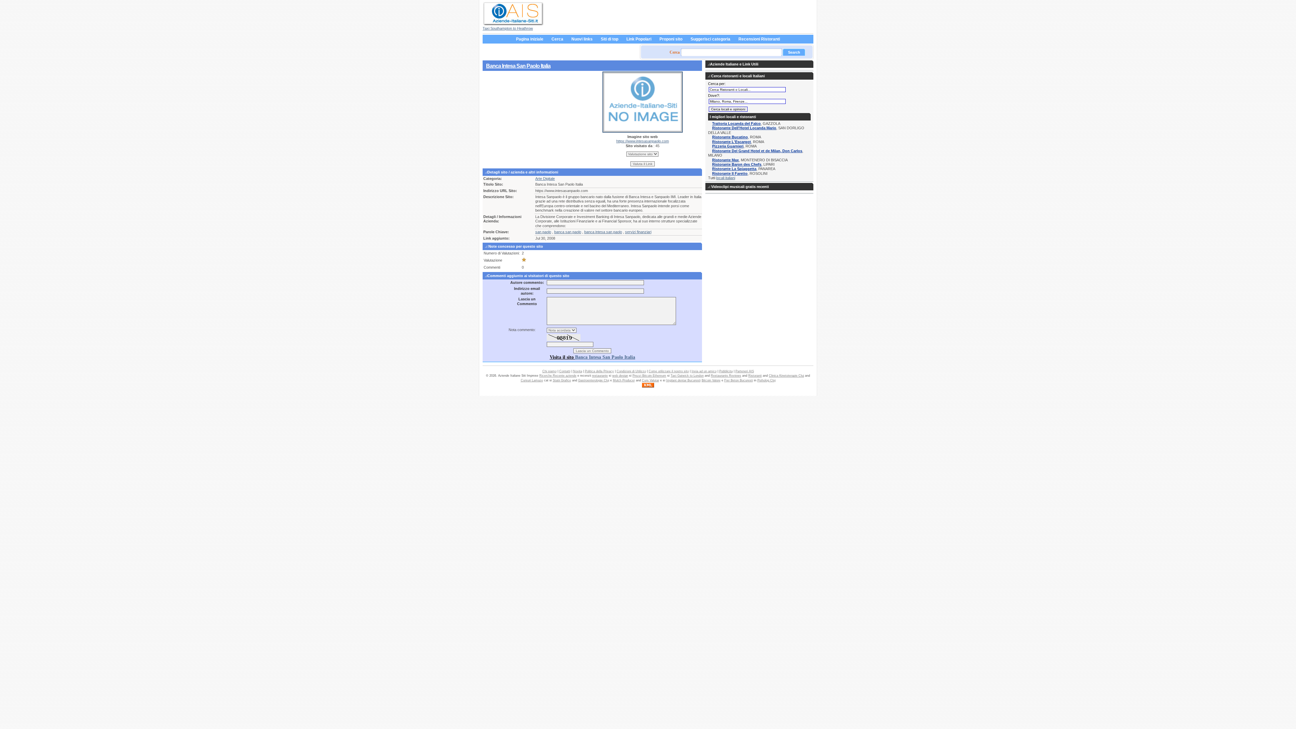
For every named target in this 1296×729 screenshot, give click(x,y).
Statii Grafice (562, 380)
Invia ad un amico (704, 371)
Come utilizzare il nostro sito (669, 371)
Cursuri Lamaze (532, 380)
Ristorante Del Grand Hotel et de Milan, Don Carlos (757, 151)
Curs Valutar (650, 380)
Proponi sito (670, 39)
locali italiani (725, 178)
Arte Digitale (545, 179)
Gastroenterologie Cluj (593, 380)
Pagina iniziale (529, 39)
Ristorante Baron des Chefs (736, 164)
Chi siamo (549, 371)
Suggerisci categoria (710, 39)
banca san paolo (567, 232)
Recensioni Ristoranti (759, 39)
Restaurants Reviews (726, 375)
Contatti (564, 371)
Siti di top (609, 39)
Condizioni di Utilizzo (631, 371)
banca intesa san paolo (603, 232)
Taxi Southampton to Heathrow (508, 28)
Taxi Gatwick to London (687, 375)
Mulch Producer (624, 380)
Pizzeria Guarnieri (728, 146)
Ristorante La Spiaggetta (734, 169)
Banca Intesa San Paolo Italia (518, 66)
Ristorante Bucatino (730, 137)
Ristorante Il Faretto (730, 173)
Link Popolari (638, 39)
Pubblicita (726, 371)
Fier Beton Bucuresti (738, 380)
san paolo (543, 232)
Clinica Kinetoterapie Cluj (786, 375)
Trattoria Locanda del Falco (736, 124)
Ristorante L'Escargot (731, 142)
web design (620, 375)
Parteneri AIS (744, 371)
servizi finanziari (638, 232)
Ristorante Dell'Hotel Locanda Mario (744, 128)
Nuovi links (582, 39)
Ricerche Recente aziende (557, 375)
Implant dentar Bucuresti (683, 380)
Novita (577, 371)
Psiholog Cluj (766, 380)
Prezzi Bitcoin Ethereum (649, 375)
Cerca (557, 39)
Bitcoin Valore (711, 380)
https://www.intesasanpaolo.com (642, 141)
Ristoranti (755, 375)
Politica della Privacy (599, 371)
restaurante (600, 375)
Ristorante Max (725, 160)
